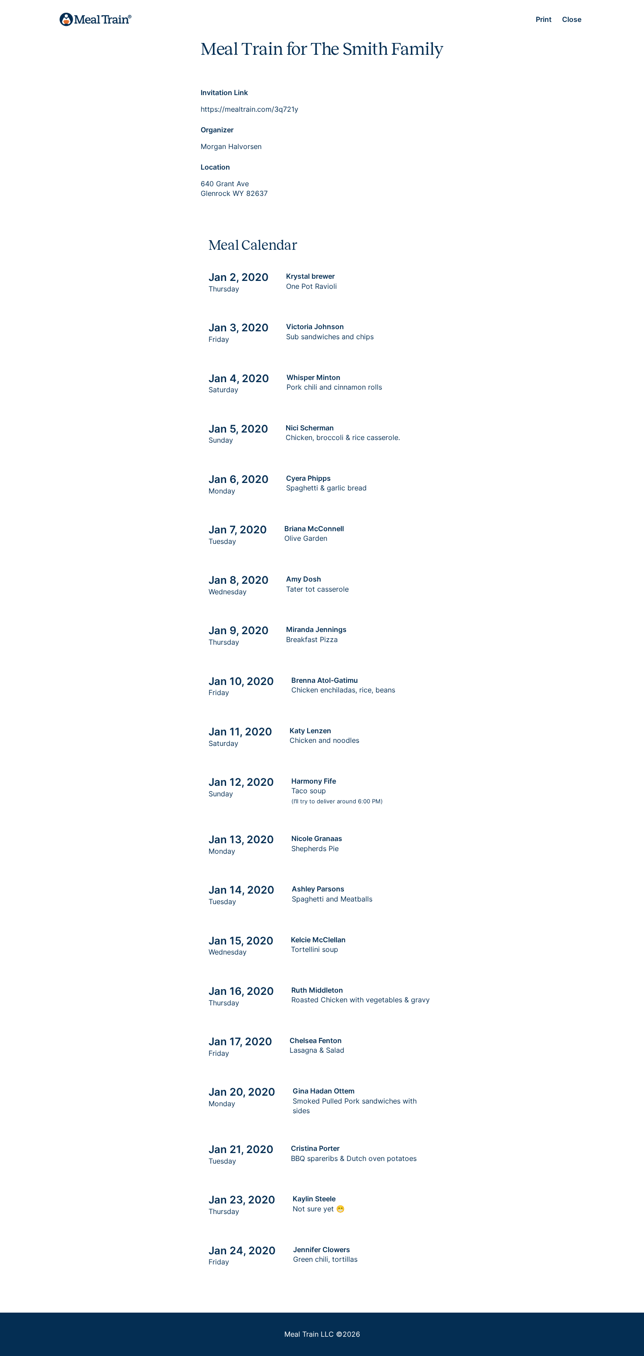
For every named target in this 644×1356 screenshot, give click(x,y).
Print (544, 19)
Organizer (217, 129)
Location (215, 167)
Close (571, 19)
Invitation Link (224, 92)
